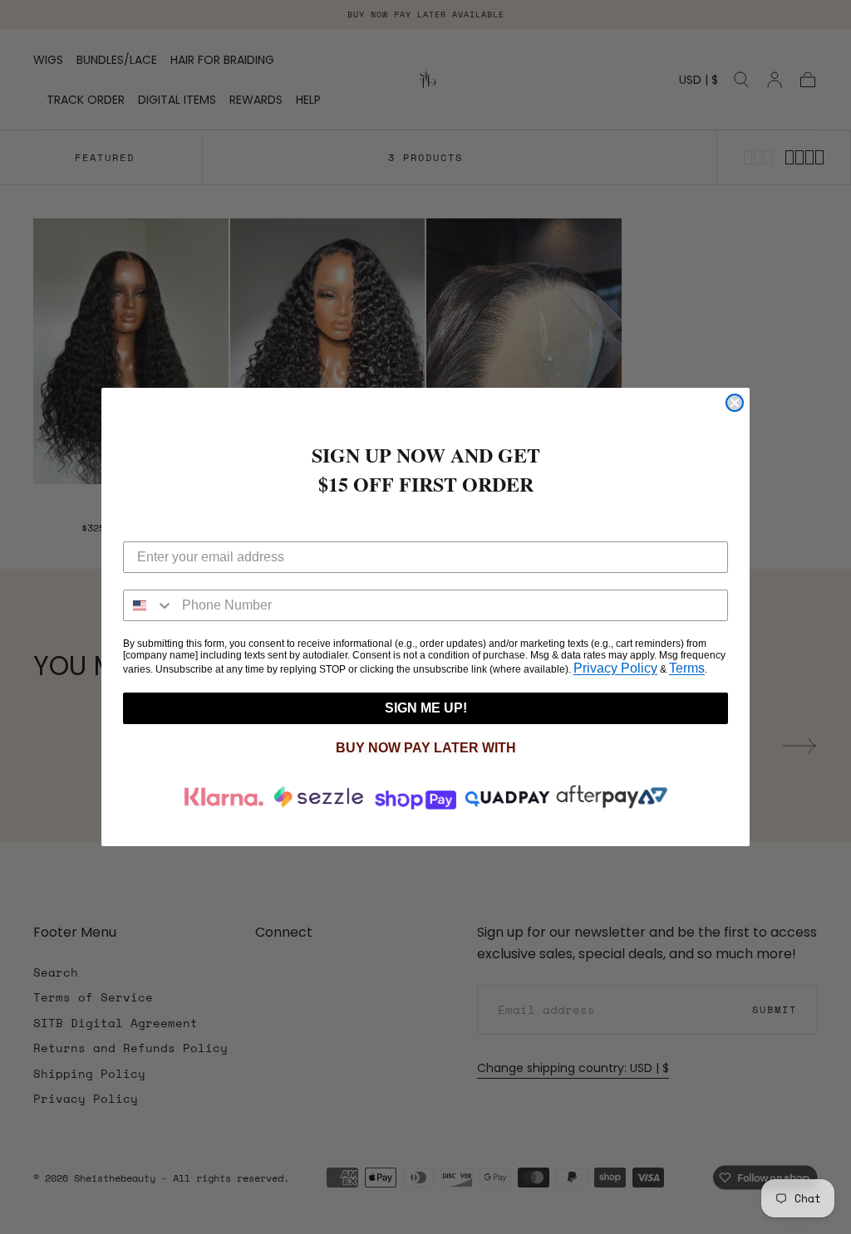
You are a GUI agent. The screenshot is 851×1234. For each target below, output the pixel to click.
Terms (687, 668)
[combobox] (149, 605)
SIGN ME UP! (426, 708)
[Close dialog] (734, 402)
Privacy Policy (615, 668)
